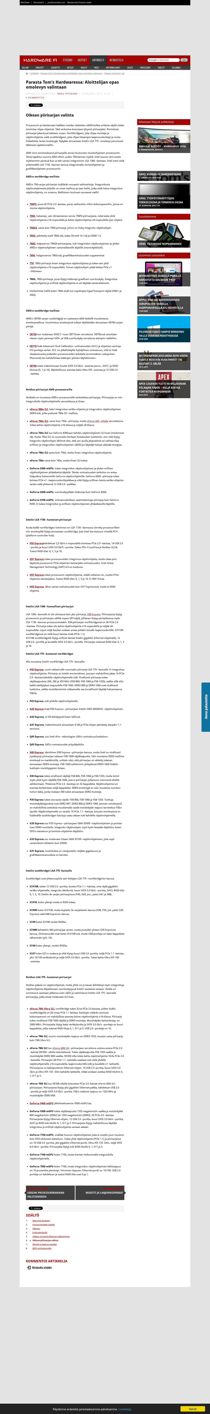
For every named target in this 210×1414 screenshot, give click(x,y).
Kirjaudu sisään (42, 1267)
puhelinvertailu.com (56, 2)
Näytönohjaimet (113, 67)
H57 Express (37, 574)
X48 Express (36, 752)
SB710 (33, 346)
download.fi (38, 2)
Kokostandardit (39, 1232)
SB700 (33, 365)
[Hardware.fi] (40, 59)
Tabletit (161, 67)
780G (32, 243)
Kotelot (70, 67)
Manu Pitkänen (67, 94)
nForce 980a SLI (39, 409)
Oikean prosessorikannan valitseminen (51, 1236)
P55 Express (36, 543)
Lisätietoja (125, 1409)
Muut (96, 67)
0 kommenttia (35, 98)
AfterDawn (25, 2)
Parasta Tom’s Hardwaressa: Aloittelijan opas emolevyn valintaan (71, 73)
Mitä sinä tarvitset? (41, 1220)
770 (32, 263)
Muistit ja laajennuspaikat (44, 1244)
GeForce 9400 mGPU (41, 1103)
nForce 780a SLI (39, 421)
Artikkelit (34, 73)
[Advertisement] (105, 30)
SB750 (33, 334)
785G (32, 235)
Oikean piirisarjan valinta (116, 73)
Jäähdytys (55, 67)
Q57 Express (37, 559)
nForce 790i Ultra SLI (42, 1008)
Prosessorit (145, 67)
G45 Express (37, 709)
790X (32, 216)
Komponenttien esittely (43, 1224)
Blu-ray (25, 67)
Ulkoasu (36, 1228)
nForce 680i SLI (60, 1048)
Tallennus (176, 67)
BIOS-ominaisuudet (41, 1248)
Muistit (84, 67)
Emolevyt (40, 67)
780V (32, 255)
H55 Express (37, 586)
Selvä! (193, 1409)
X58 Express (94, 614)
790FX (33, 204)
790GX (33, 227)
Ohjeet (130, 67)
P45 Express (36, 669)
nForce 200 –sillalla (97, 421)
